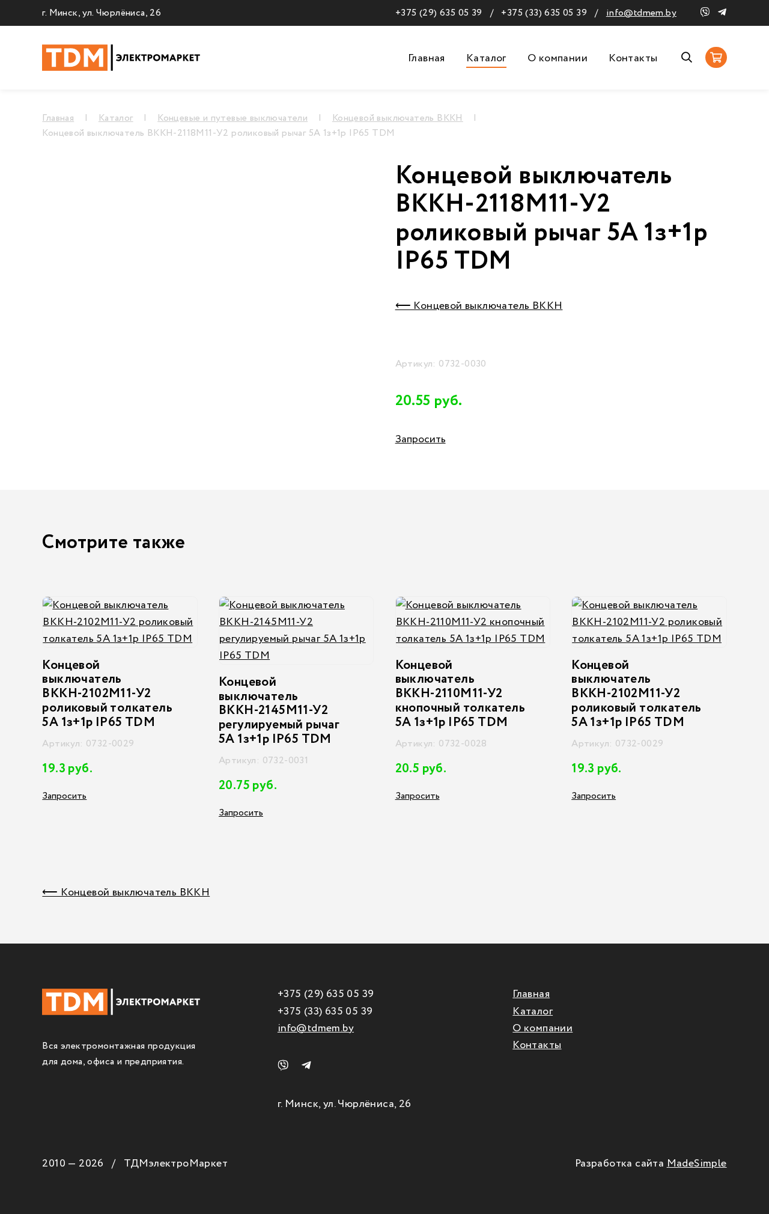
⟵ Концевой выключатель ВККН (479, 306)
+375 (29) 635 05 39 (438, 13)
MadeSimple (697, 1163)
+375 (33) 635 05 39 (544, 13)
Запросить (420, 439)
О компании (557, 58)
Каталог (486, 58)
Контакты (633, 58)
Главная (426, 58)
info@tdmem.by (641, 13)
